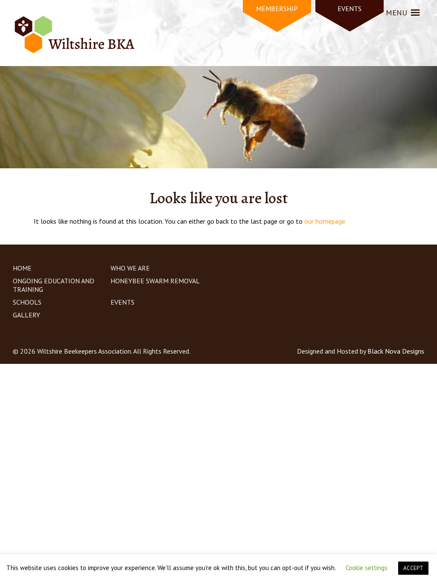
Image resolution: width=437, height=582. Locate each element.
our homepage (324, 221)
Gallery (26, 315)
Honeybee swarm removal (155, 281)
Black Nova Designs (395, 351)
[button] (396, 12)
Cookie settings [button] (366, 568)
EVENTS (349, 8)
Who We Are (130, 268)
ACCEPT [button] (413, 568)
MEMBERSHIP (277, 8)
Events (122, 302)
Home (22, 268)
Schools (27, 302)
